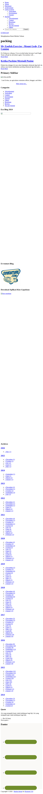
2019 (3, 564)
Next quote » (5, 720)
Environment (9, 97)
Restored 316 (29, 791)
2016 (3, 640)
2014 (3, 695)
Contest (7, 95)
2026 (3, 448)
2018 (3, 587)
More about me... (21, 84)
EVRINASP (5, 33)
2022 (3, 498)
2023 (3, 483)
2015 (3, 667)
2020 (3, 538)
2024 (3, 470)
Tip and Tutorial (10, 105)
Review (7, 104)
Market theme (18, 791)
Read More (4, 57)
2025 (3, 456)
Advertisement (9, 91)
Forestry (7, 98)
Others (7, 100)
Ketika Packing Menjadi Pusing (17, 61)
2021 (3, 515)
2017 (3, 615)
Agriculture (8, 93)
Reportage (8, 102)
